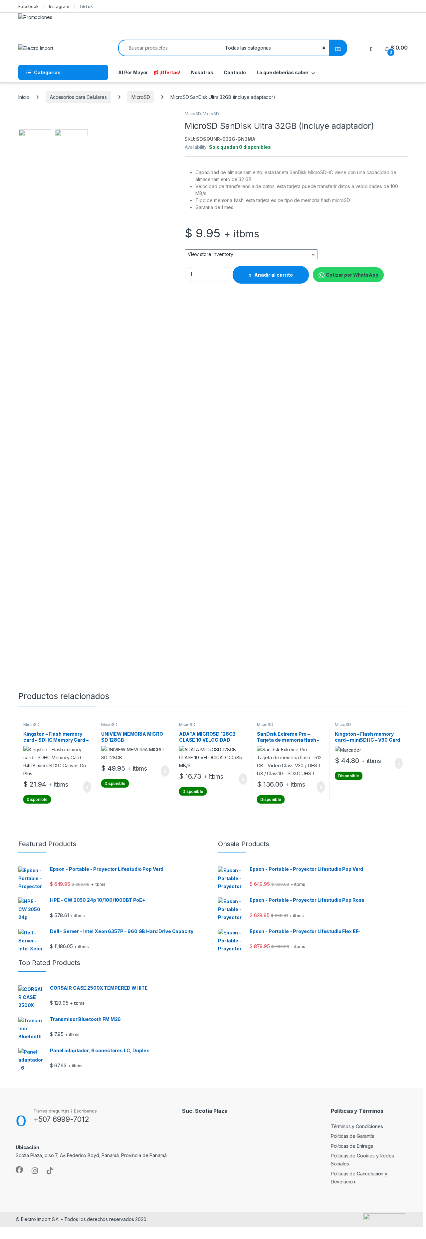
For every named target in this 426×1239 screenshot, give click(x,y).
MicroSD (140, 97)
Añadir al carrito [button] (84, 787)
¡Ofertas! (169, 72)
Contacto (235, 72)
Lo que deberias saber (283, 72)
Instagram (59, 6)
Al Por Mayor (133, 72)
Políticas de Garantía (352, 1136)
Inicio (23, 97)
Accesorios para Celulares (78, 97)
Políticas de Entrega (352, 1146)
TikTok (86, 6)
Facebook (28, 6)
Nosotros (202, 72)
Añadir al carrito (273, 275)
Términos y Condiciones (357, 1126)
